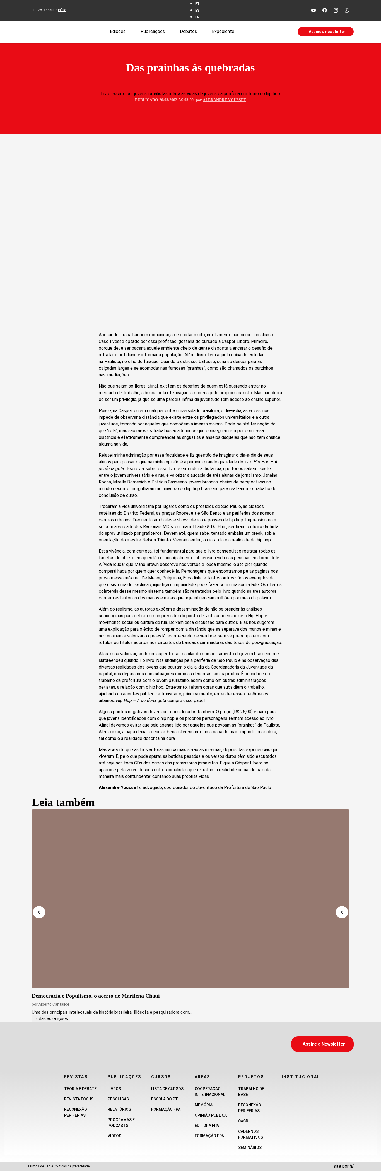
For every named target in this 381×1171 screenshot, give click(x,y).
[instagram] (336, 10)
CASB (243, 1121)
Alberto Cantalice (53, 1004)
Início (62, 10)
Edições (118, 31)
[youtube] (313, 10)
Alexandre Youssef (224, 100)
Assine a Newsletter (324, 1044)
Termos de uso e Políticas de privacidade (58, 1166)
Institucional (301, 1077)
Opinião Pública (211, 1115)
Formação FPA (165, 1109)
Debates (188, 31)
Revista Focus (78, 1099)
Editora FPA (207, 1125)
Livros (114, 1089)
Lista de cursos (167, 1089)
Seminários (250, 1147)
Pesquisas (118, 1099)
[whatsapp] (347, 10)
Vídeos (114, 1136)
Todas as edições (50, 1018)
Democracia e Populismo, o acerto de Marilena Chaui (96, 996)
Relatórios (119, 1109)
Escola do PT (164, 1099)
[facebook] (324, 10)
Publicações (153, 31)
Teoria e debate (80, 1089)
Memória (204, 1105)
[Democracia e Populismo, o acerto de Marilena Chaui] (190, 898)
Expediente (223, 31)
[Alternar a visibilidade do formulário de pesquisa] (265, 31)
